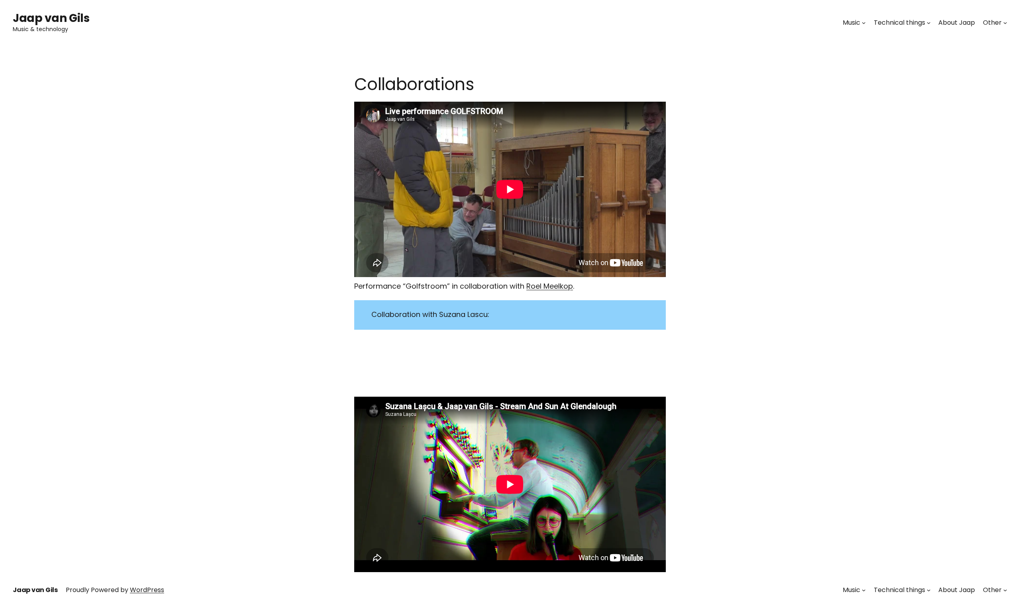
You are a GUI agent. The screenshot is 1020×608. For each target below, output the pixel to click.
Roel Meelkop (549, 286)
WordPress (147, 589)
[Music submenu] (864, 23)
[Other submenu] (1005, 23)
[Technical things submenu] (929, 23)
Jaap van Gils (51, 18)
